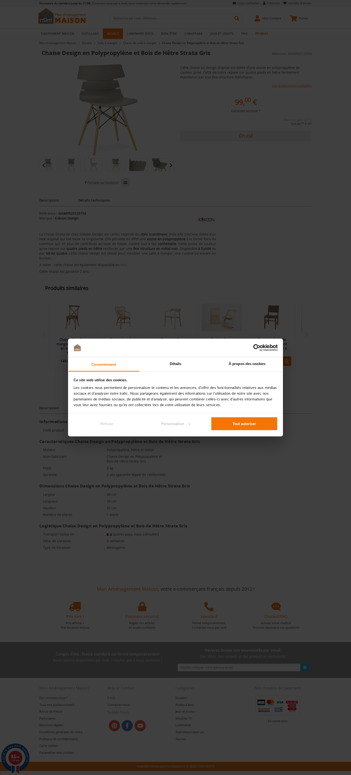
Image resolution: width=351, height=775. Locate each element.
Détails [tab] (175, 363)
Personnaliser (172, 424)
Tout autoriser (244, 424)
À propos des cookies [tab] (247, 363)
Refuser (106, 424)
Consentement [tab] (103, 364)
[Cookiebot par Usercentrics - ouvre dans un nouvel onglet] (257, 347)
